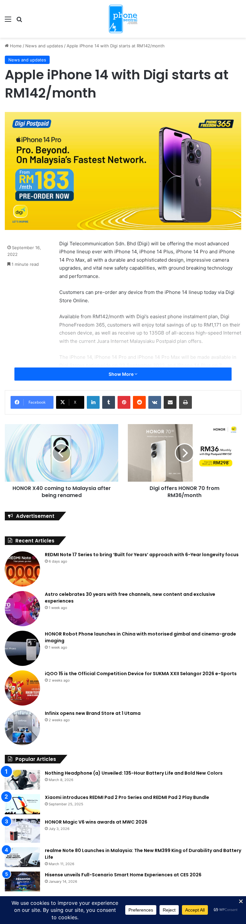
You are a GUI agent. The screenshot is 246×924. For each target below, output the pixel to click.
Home (15, 45)
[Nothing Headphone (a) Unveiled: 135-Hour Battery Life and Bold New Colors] (22, 780)
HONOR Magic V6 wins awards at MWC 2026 (96, 822)
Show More (122, 374)
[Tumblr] (108, 402)
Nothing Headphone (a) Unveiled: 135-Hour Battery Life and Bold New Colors (134, 773)
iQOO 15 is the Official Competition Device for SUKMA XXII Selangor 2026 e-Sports (141, 673)
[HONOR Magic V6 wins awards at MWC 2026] (22, 831)
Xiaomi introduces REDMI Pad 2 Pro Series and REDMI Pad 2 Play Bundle (127, 797)
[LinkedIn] (93, 402)
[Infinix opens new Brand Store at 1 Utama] (22, 727)
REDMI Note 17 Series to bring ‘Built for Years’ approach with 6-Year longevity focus (142, 554)
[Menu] (8, 21)
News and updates (44, 45)
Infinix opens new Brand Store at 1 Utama (93, 713)
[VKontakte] (154, 402)
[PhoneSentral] (123, 18)
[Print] (185, 402)
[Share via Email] (170, 402)
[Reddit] (139, 402)
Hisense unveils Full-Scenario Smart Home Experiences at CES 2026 (123, 875)
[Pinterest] (124, 402)
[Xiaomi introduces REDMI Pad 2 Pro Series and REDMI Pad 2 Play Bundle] (22, 804)
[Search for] (19, 21)
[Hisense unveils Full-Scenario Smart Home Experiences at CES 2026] (22, 881)
